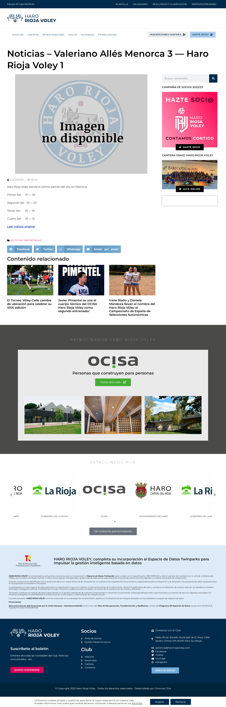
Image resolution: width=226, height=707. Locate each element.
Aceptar (159, 701)
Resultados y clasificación (170, 4)
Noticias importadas (26, 240)
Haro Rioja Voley (85, 688)
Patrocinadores (53, 34)
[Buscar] (213, 78)
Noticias (17, 34)
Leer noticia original (21, 226)
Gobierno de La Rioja (38, 516)
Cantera (33, 34)
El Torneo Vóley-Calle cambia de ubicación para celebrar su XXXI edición (29, 304)
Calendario (140, 4)
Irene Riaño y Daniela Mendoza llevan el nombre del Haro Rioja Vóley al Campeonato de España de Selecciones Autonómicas (132, 307)
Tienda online (107, 34)
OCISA (88, 516)
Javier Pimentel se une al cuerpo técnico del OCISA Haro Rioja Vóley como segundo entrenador (77, 306)
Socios (72, 34)
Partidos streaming (204, 4)
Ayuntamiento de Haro (138, 516)
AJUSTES (137, 703)
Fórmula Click (163, 688)
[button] (19, 249)
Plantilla (122, 4)
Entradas (87, 34)
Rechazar (180, 701)
